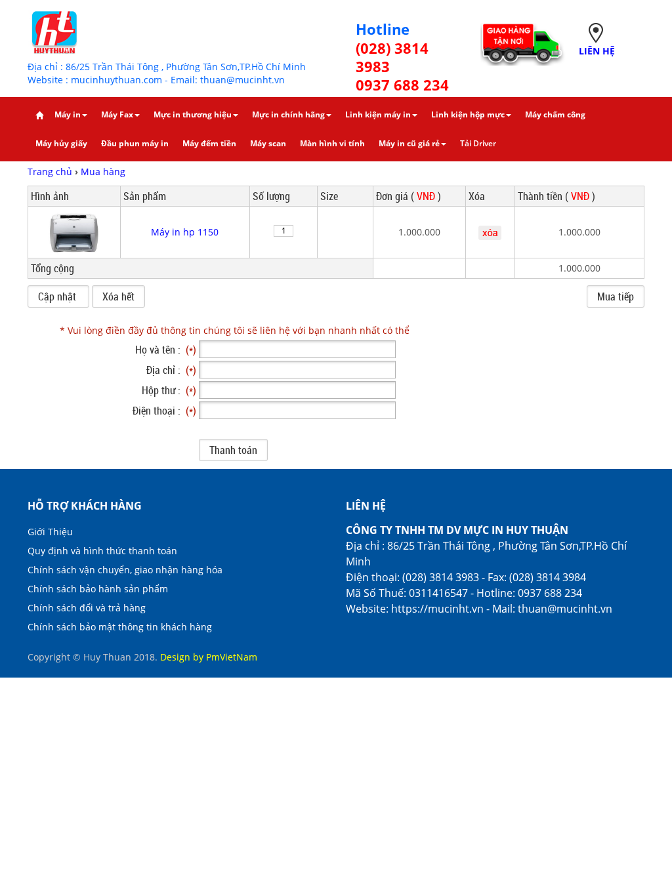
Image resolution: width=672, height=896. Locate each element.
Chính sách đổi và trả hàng (87, 607)
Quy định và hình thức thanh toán (102, 550)
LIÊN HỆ (597, 51)
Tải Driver (478, 143)
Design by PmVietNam (208, 657)
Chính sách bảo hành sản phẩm (98, 588)
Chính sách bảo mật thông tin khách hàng (120, 627)
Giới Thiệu (50, 531)
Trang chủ (51, 171)
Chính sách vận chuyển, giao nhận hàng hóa (125, 569)
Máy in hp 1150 (185, 232)
